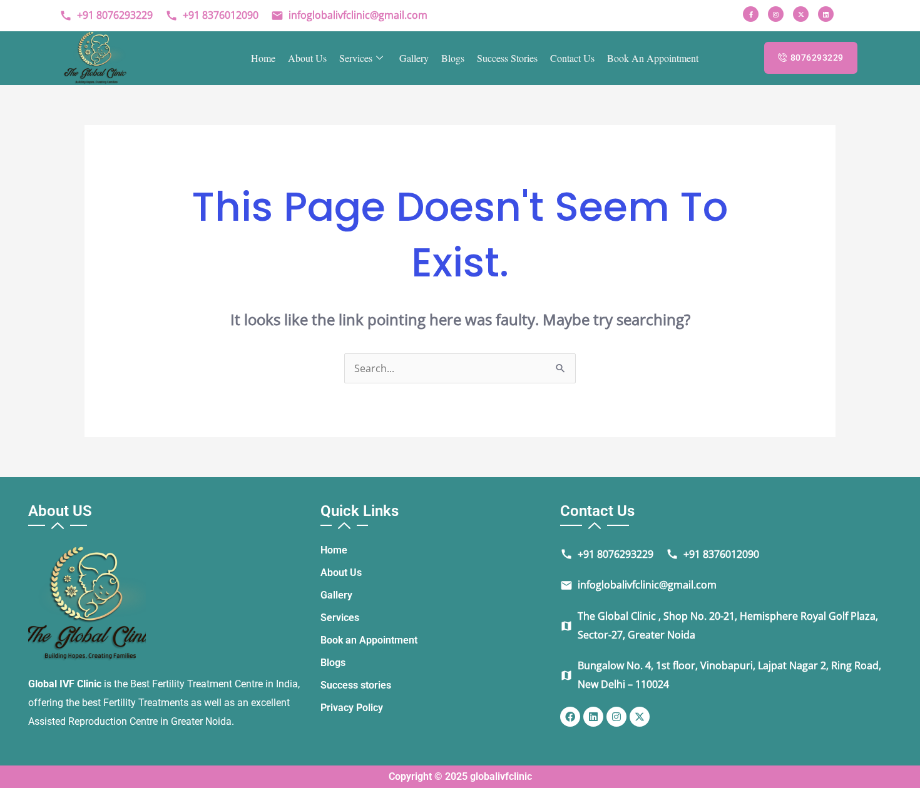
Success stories (507, 57)
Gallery (414, 57)
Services (355, 57)
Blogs (452, 57)
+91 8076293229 (106, 15)
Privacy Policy (351, 708)
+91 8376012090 (211, 15)
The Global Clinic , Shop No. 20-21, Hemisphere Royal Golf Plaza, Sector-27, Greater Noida (719, 625)
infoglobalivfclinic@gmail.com (349, 15)
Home (263, 57)
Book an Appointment (368, 640)
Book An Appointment (652, 57)
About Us (307, 57)
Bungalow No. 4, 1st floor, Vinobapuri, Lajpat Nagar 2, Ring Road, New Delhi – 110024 (720, 675)
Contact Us (572, 57)
